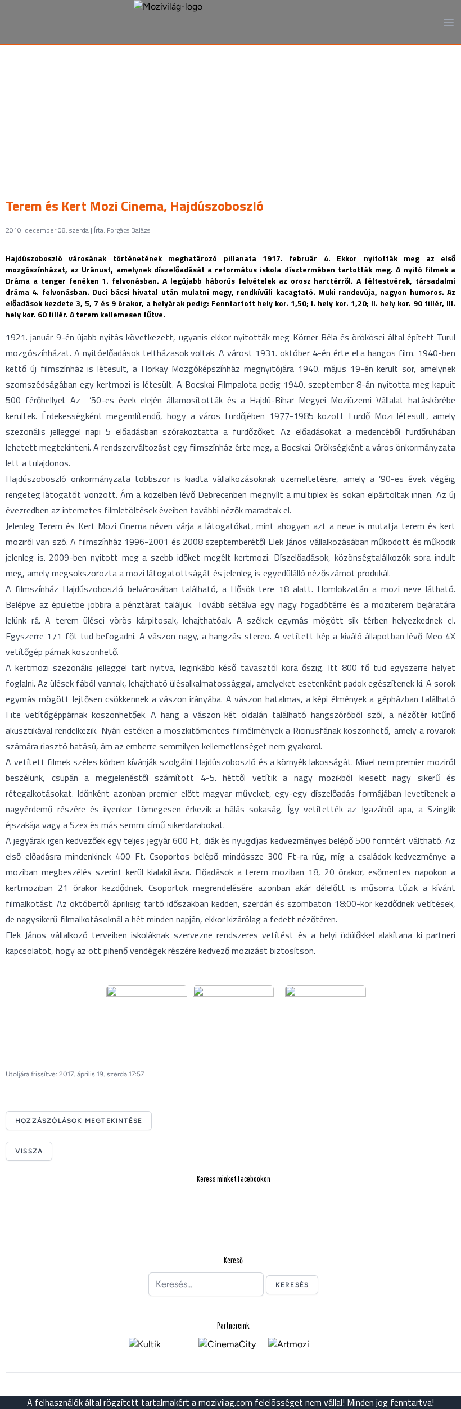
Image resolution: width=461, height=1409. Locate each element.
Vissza (29, 1151)
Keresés (292, 1285)
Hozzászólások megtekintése (78, 1121)
